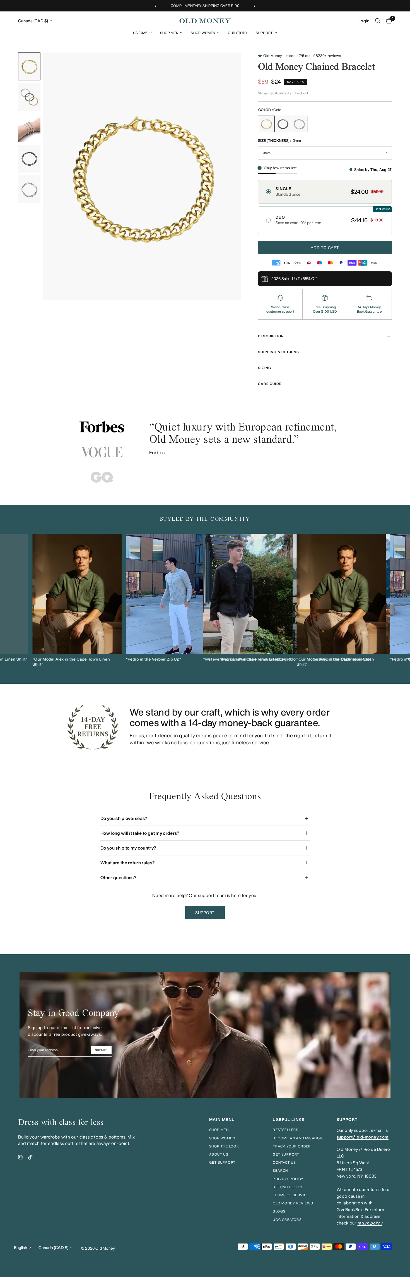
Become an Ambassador (297, 1138)
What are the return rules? (127, 862)
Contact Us (284, 1162)
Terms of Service (291, 1195)
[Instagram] (20, 1157)
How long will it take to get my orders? (139, 833)
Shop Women (203, 33)
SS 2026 (140, 33)
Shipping (265, 93)
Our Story (237, 33)
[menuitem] (142, 32)
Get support (222, 1162)
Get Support (286, 1154)
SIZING (264, 368)
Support (264, 33)
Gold (266, 124)
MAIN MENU (222, 1119)
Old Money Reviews (293, 1203)
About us (218, 1154)
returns (374, 1189)
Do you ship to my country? (128, 848)
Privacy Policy (288, 1179)
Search (280, 1170)
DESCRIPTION (271, 336)
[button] (325, 191)
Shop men (219, 1130)
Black (282, 124)
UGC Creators (287, 1219)
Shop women (222, 1138)
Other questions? (118, 877)
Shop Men (169, 33)
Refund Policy (288, 1187)
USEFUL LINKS (289, 1119)
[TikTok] (30, 1157)
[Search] (377, 20)
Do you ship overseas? (124, 818)
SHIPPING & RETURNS (278, 352)
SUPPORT (347, 1119)
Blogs (279, 1211)
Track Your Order (292, 1146)
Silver (299, 124)
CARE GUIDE (269, 384)
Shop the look (224, 1146)
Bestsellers (285, 1130)
